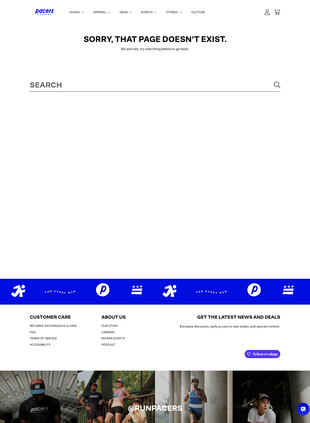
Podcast (108, 344)
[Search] (277, 85)
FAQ (33, 332)
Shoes (75, 12)
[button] (277, 12)
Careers (108, 332)
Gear (124, 12)
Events (147, 12)
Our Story (109, 326)
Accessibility (40, 344)
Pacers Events (113, 338)
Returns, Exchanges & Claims (53, 326)
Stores (172, 12)
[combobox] (155, 85)
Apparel (100, 12)
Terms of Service (43, 338)
